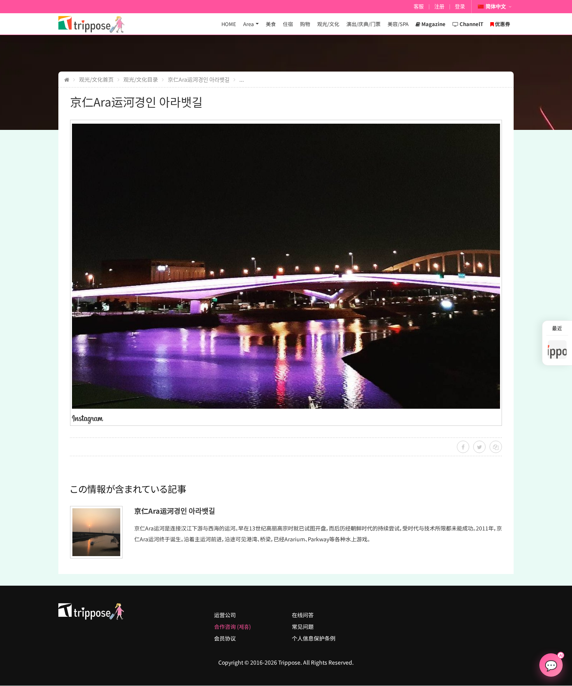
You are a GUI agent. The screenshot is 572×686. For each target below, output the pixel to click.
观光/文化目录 (140, 79)
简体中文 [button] (496, 6)
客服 (419, 6)
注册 (439, 6)
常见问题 (303, 626)
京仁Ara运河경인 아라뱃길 (199, 79)
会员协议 (225, 638)
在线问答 (303, 615)
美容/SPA (398, 24)
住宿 (288, 24)
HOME (228, 24)
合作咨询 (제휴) (232, 626)
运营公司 (225, 615)
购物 (305, 24)
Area (248, 24)
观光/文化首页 (96, 79)
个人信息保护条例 (313, 638)
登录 (460, 6)
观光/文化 (328, 24)
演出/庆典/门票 (363, 24)
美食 (271, 24)
